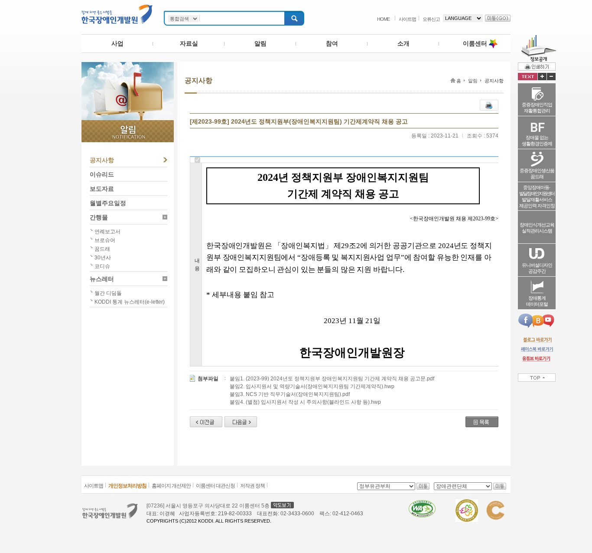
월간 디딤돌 (108, 293)
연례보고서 (107, 232)
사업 (117, 43)
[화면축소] (551, 76)
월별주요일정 (108, 203)
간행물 (99, 217)
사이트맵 (407, 19)
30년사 (102, 258)
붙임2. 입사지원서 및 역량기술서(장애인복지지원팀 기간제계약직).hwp (312, 386)
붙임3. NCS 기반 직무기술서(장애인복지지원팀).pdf (290, 394)
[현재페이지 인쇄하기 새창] (537, 66)
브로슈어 (104, 240)
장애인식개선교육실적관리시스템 (537, 227)
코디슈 (102, 266)
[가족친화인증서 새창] (466, 503)
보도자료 (102, 188)
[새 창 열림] (537, 340)
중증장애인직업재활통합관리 (537, 107)
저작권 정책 (252, 486)
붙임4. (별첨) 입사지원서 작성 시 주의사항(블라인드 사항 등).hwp (305, 402)
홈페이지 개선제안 (171, 486)
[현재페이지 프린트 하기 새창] (489, 104)
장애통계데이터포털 (537, 301)
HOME (383, 19)
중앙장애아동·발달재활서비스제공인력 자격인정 (537, 196)
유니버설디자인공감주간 (537, 268)
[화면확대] (542, 76)
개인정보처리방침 (127, 486)
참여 (332, 43)
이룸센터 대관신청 (215, 486)
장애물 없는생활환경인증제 (537, 140)
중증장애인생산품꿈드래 (537, 173)
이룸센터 (475, 43)
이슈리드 (102, 174)
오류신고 (431, 19)
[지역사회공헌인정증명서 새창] (495, 503)
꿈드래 (102, 249)
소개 (403, 43)
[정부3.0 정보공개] (537, 38)
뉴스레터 (102, 278)
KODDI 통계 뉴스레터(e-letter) (129, 302)
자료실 (189, 43)
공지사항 (102, 160)
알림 (260, 43)
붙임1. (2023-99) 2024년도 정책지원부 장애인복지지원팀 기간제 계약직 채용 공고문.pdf (332, 379)
